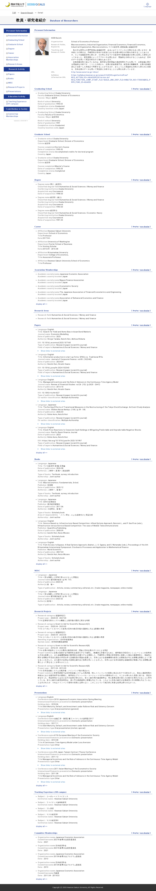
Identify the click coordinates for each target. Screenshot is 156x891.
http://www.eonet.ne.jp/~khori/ (85, 72)
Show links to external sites (52, 351)
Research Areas (15, 64)
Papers (11, 74)
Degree (11, 49)
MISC (10, 83)
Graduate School (15, 44)
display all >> (41, 304)
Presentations (14, 91)
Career (11, 53)
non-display (144, 89)
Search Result (27, 13)
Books (11, 79)
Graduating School (16, 40)
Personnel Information (18, 36)
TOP (14, 13)
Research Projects (16, 87)
